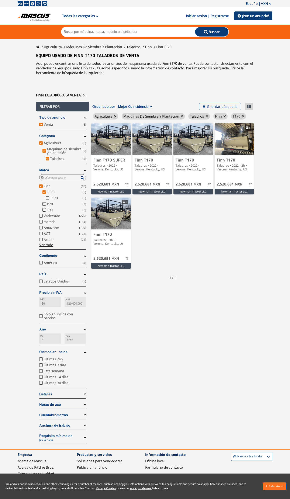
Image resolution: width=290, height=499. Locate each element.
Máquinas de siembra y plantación (94, 47)
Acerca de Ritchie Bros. (36, 467)
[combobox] (233, 456)
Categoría (47, 136)
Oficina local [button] (155, 461)
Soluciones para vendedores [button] (99, 461)
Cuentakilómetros (53, 415)
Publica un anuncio (92, 467)
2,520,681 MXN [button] (106, 184)
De (41, 336)
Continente (48, 255)
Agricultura (53, 47)
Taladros (134, 47)
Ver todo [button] (46, 245)
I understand (274, 486)
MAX (68, 299)
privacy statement (141, 488)
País (42, 274)
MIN (42, 299)
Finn (148, 47)
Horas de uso (50, 404)
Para (68, 336)
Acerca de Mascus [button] (32, 461)
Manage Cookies (106, 488)
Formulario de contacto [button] (164, 467)
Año (42, 329)
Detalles (45, 394)
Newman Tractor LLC (111, 191)
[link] (111, 139)
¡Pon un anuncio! (255, 16)
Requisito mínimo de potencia (55, 437)
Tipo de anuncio (52, 117)
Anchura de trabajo (54, 425)
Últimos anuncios (53, 352)
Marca (44, 170)
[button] (62, 106)
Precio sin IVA (50, 292)
